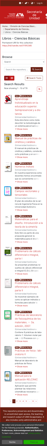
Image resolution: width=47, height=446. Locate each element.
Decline (12, 442)
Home (5, 26)
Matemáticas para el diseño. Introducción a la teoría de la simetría (29, 223)
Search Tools (35, 78)
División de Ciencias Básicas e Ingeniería (23, 26)
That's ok (34, 442)
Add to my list (26, 96)
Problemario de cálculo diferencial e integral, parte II (28, 287)
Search (37, 69)
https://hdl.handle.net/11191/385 (17, 45)
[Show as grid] (11, 78)
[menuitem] (21, 3)
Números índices (24, 166)
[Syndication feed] (39, 89)
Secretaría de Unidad (34, 15)
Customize (6, 437)
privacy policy (34, 433)
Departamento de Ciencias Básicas (18, 29)
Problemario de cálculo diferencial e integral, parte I (28, 255)
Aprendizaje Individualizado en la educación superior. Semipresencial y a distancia (28, 106)
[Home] (14, 16)
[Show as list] (6, 78)
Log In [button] (40, 3)
